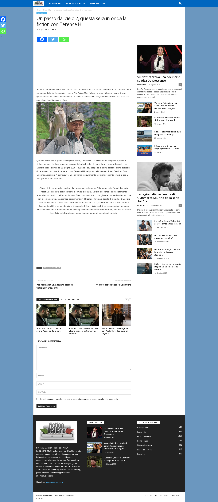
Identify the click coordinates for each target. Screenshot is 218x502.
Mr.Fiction (141, 84)
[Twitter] (53, 39)
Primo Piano (142, 441)
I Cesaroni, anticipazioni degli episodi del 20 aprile (166, 147)
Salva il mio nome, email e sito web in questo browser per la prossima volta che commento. (79, 399)
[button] (180, 3)
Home (38, 10)
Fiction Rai (55, 3)
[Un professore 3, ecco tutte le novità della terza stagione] (144, 253)
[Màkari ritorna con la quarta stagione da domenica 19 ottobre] (144, 268)
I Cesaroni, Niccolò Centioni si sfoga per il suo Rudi (167, 118)
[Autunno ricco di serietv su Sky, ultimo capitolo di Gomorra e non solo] (84, 315)
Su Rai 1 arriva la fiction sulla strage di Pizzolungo (167, 133)
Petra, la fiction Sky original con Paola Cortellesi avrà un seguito (115, 331)
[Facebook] (42, 39)
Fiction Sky (47, 10)
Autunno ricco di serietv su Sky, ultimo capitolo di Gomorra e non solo (83, 331)
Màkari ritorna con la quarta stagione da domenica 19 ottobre (167, 267)
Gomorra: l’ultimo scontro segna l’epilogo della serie (49, 329)
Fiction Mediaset (75, 3)
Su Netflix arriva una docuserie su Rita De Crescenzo (158, 79)
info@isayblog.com (54, 482)
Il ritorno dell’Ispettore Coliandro (112, 284)
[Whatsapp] (64, 39)
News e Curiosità (144, 445)
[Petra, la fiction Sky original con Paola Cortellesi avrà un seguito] (116, 315)
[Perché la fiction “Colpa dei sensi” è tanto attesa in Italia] (144, 225)
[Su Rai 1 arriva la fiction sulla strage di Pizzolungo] (144, 136)
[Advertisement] (84, 64)
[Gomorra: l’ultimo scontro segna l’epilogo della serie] (51, 315)
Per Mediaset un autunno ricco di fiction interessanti (54, 286)
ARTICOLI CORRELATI (48, 299)
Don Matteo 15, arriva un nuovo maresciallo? (166, 236)
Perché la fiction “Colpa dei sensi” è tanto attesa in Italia (167, 222)
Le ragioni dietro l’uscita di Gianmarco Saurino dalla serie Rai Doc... (158, 197)
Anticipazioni (97, 3)
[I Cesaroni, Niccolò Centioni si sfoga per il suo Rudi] (144, 121)
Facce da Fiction (144, 450)
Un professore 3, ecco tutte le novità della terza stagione (167, 252)
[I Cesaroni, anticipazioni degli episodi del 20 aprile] (144, 150)
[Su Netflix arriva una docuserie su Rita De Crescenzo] (159, 59)
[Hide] (1, 37)
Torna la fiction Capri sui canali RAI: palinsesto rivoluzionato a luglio (165, 106)
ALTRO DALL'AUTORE (70, 299)
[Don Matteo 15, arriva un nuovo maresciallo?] (144, 239)
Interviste (141, 454)
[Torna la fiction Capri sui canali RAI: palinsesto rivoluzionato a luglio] (144, 107)
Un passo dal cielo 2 (52, 268)
